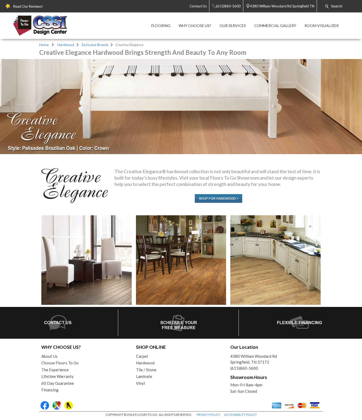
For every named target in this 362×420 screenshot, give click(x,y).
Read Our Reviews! (28, 6)
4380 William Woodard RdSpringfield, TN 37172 (253, 359)
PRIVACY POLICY (208, 415)
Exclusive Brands (95, 45)
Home (44, 45)
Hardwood (65, 45)
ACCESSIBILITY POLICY (240, 415)
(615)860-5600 (244, 368)
